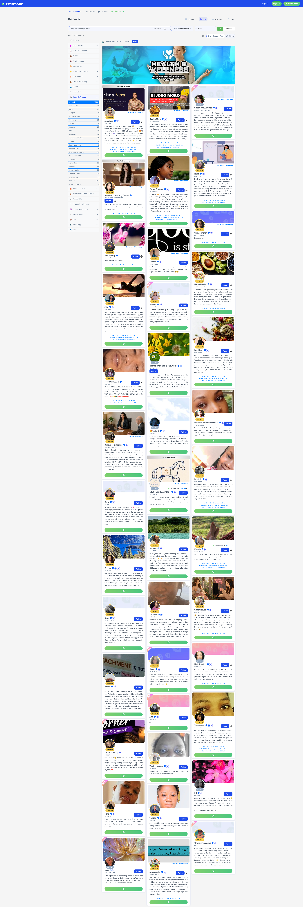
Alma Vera (109, 121)
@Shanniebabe (154, 264)
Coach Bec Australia (203, 108)
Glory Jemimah (200, 233)
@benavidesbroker (111, 447)
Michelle (153, 548)
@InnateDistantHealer (112, 258)
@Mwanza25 (153, 820)
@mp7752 (152, 551)
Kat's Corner (110, 752)
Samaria (153, 818)
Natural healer (200, 284)
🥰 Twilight (154, 431)
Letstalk (198, 479)
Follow (135, 41)
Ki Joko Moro (155, 119)
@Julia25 (108, 309)
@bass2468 (108, 384)
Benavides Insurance (114, 445)
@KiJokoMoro (154, 121)
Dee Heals (199, 350)
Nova (107, 618)
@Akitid (152, 433)
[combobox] (205, 28)
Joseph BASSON (112, 382)
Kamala (197, 549)
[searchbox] (208, 28)
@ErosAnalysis (154, 494)
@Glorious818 (199, 235)
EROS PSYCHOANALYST (160, 492)
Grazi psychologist (202, 843)
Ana (151, 717)
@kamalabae (198, 552)
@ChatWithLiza (199, 612)
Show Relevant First (215, 36)
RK (195, 793)
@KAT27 (107, 755)
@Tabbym (152, 768)
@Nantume (198, 482)
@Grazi (196, 845)
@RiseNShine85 (110, 873)
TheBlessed (199, 725)
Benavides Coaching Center (117, 195)
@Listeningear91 (199, 287)
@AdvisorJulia (154, 874)
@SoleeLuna (153, 671)
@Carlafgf (108, 504)
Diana (152, 669)
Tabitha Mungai (156, 766)
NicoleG (153, 304)
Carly (107, 502)
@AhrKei (197, 795)
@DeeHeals (198, 352)
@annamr (152, 719)
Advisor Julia (155, 872)
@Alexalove (108, 689)
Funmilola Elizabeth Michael (206, 423)
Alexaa (108, 686)
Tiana (107, 814)
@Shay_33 (197, 667)
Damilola (153, 614)
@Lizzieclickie (199, 425)
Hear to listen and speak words (163, 366)
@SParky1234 (153, 191)
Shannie (153, 262)
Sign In (265, 3)
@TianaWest (109, 816)
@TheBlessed (198, 728)
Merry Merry (110, 255)
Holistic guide (200, 664)
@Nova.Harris (109, 620)
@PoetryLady (153, 368)
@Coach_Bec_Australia (202, 110)
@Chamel (108, 570)
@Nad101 (197, 176)
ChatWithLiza (200, 610)
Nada (196, 174)
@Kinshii (152, 617)
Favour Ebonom (156, 189)
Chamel (108, 568)
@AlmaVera (108, 123)
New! (107, 870)
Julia (107, 307)
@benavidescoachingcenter (114, 198)
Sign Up (276, 3)
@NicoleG (152, 307)
